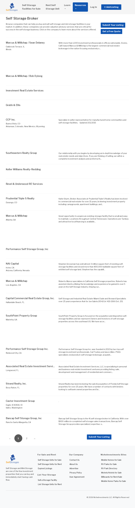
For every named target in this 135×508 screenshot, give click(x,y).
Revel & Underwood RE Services (24, 184)
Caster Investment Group (20, 401)
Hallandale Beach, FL (15, 302)
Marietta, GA (11, 319)
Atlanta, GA (11, 220)
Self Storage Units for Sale (49, 460)
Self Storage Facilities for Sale (31, 7)
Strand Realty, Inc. (16, 383)
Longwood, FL (12, 370)
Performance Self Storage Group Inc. (27, 349)
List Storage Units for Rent (50, 484)
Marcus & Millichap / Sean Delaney (25, 42)
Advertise (73, 468)
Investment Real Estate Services (25, 90)
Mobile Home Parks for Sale (113, 481)
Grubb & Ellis (13, 105)
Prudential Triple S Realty (20, 198)
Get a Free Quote (111, 31)
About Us (73, 464)
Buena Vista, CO (13, 123)
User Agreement (77, 477)
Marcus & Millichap (16, 215)
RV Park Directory (109, 468)
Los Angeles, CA (13, 285)
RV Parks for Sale (109, 464)
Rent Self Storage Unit (52, 7)
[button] (114, 7)
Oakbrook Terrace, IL (15, 46)
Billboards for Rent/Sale (111, 477)
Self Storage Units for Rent (50, 464)
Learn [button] (67, 5)
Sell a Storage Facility (47, 480)
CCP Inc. (10, 119)
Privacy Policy (75, 472)
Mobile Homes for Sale (111, 460)
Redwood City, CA (13, 353)
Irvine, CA (10, 267)
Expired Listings (45, 468)
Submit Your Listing (113, 25)
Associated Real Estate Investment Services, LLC (34, 366)
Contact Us (74, 460)
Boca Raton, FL (13, 387)
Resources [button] (80, 5)
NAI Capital (12, 263)
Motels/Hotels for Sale (111, 472)
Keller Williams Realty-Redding (23, 169)
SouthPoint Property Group (21, 315)
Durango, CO (11, 202)
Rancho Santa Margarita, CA (18, 422)
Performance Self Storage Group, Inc (27, 249)
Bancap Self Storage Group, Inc (24, 418)
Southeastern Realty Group (21, 153)
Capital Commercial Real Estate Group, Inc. (30, 298)
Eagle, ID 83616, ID (14, 405)
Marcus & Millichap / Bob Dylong (24, 76)
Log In (93, 7)
